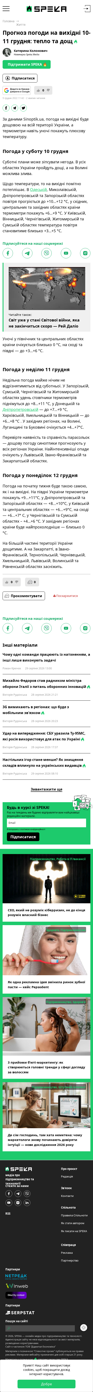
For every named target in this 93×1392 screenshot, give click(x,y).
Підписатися (23, 78)
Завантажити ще (46, 789)
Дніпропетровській (20, 409)
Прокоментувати (26, 595)
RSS (7, 1213)
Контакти (67, 1196)
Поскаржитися (67, 596)
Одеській (38, 189)
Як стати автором (72, 1223)
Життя (21, 24)
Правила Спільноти (74, 1215)
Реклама (67, 1253)
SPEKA (18, 1336)
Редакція (67, 1176)
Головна (8, 21)
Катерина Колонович (30, 51)
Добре (46, 1384)
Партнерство (70, 1260)
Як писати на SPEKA (74, 1231)
